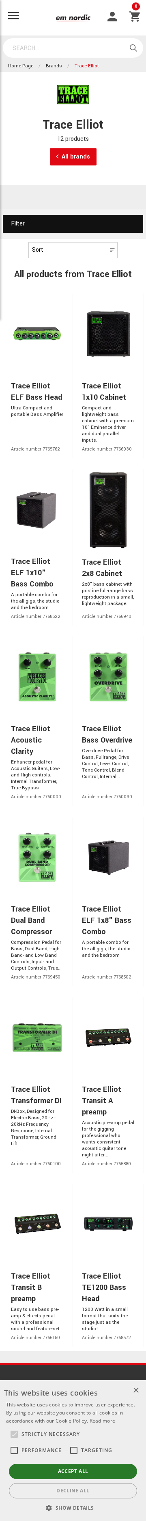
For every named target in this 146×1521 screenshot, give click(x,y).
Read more (103, 1420)
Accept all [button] (73, 1471)
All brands (76, 156)
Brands (54, 66)
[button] (14, 1434)
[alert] (73, 1450)
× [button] (136, 1390)
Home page (20, 66)
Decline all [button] (72, 1490)
